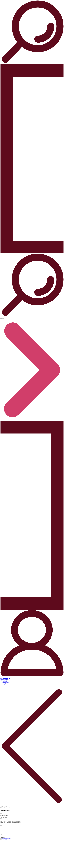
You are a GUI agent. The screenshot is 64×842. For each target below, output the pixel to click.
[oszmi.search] (32, 63)
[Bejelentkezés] (32, 675)
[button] (32, 835)
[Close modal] (1, 813)
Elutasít (6, 815)
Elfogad (2, 815)
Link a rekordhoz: (4, 817)
